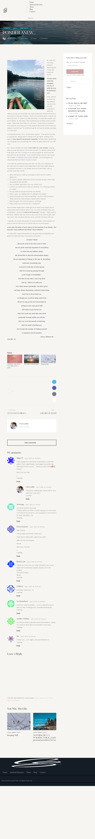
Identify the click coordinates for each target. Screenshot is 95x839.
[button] (27, 16)
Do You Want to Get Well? (77, 103)
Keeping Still (45, 364)
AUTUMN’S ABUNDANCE (31, 364)
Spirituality (24, 28)
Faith (15, 28)
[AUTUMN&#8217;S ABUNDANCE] (31, 359)
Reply (18, 481)
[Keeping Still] (48, 359)
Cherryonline (24, 424)
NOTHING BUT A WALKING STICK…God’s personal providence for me (43, 723)
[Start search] (50, 18)
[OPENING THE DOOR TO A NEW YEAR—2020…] (14, 359)
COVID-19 (7, 28)
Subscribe (74, 71)
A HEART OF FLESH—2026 (78, 116)
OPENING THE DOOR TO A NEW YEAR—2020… (13, 365)
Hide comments (30, 443)
